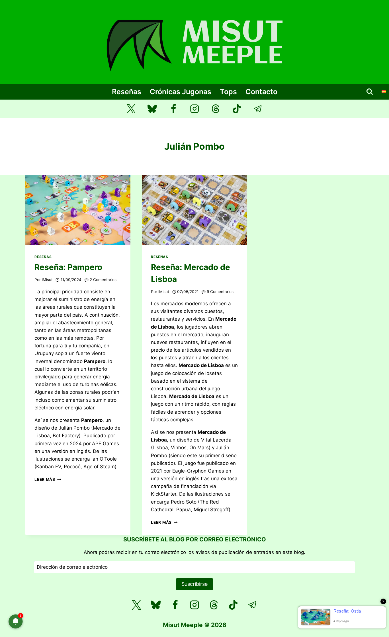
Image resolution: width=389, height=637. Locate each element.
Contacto (261, 91)
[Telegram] (258, 109)
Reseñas (126, 91)
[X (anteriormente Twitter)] (131, 109)
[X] (136, 605)
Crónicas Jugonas (180, 91)
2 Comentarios (103, 279)
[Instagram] (194, 109)
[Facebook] (173, 109)
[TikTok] (237, 109)
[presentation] (77, 210)
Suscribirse (194, 584)
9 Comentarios (220, 291)
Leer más (47, 479)
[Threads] (215, 109)
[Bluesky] (152, 109)
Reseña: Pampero (68, 267)
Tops (228, 91)
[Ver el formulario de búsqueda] (369, 91)
